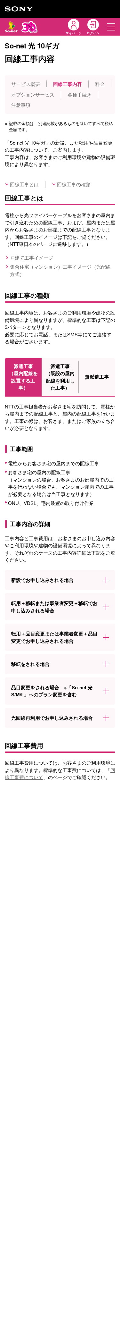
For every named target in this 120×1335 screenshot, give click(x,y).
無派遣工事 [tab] (97, 376)
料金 (100, 83)
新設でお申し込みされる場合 (42, 580)
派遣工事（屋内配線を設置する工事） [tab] (23, 377)
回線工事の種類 (74, 184)
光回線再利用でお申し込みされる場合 (52, 717)
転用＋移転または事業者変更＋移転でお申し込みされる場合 (54, 607)
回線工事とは (24, 184)
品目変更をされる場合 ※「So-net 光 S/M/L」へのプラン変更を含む (51, 691)
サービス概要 (25, 83)
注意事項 (20, 104)
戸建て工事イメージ (31, 257)
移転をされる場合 (30, 664)
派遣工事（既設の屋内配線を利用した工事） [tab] (60, 377)
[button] (111, 27)
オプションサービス (32, 94)
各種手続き (80, 94)
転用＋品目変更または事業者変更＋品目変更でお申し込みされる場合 (54, 637)
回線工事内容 (67, 84)
